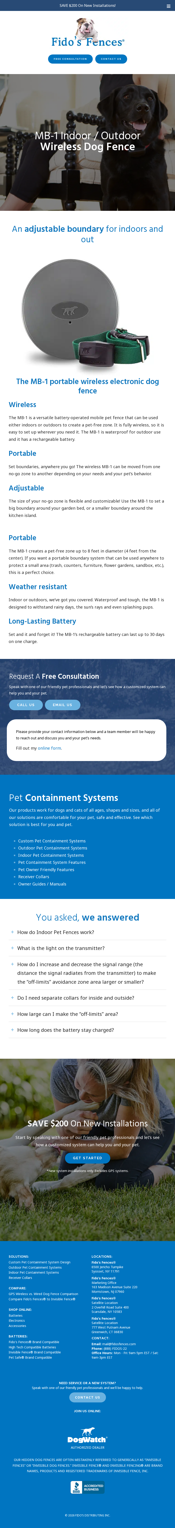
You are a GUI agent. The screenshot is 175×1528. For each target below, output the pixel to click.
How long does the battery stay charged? (65, 1029)
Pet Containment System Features (52, 862)
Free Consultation (70, 59)
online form (49, 748)
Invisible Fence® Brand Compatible (35, 1352)
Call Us (26, 705)
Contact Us (111, 59)
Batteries (16, 1315)
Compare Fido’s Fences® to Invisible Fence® (42, 1299)
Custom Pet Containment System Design (39, 1262)
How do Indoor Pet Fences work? (55, 932)
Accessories (17, 1325)
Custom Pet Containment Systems (52, 841)
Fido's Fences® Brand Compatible (34, 1342)
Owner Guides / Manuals (42, 884)
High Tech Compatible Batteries (32, 1347)
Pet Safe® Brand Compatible (30, 1357)
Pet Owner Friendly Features (46, 869)
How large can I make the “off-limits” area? (67, 1013)
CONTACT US (87, 1397)
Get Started (87, 1158)
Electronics (17, 1320)
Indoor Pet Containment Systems (51, 855)
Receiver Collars (33, 876)
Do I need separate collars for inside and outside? (75, 997)
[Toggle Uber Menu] (168, 6)
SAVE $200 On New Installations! (88, 5)
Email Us (62, 705)
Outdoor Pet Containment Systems (52, 848)
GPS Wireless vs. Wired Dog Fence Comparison (43, 1294)
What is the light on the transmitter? (61, 948)
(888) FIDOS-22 (115, 1348)
